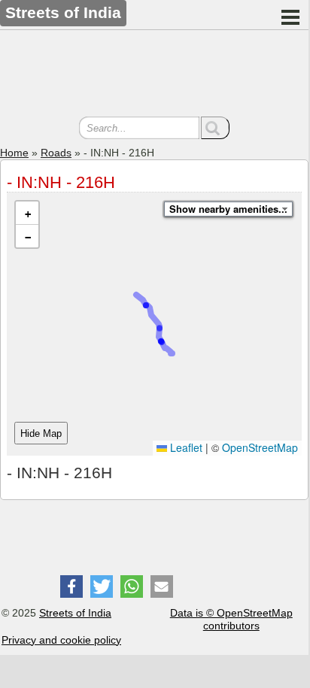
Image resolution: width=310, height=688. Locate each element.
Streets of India (75, 613)
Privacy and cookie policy (61, 640)
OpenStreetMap (260, 447)
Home (14, 153)
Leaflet (184, 447)
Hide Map (41, 433)
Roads (56, 153)
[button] (27, 213)
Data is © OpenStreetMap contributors (231, 619)
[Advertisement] (154, 75)
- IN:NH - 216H (61, 182)
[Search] (215, 128)
